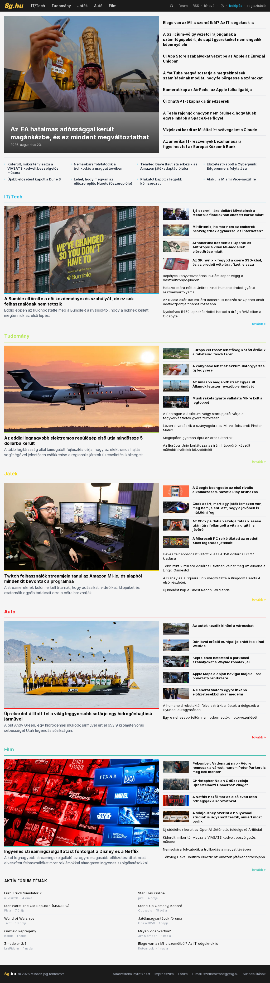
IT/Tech (38, 5)
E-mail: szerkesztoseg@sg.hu (215, 974)
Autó (98, 5)
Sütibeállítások (254, 974)
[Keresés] (171, 6)
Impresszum (164, 974)
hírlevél (209, 6)
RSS (196, 6)
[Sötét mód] (222, 6)
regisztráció (256, 6)
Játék (82, 5)
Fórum (183, 974)
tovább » (259, 324)
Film (112, 5)
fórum (183, 6)
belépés (235, 6)
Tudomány (61, 5)
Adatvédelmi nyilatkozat (131, 974)
